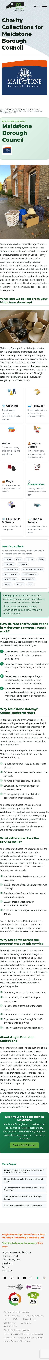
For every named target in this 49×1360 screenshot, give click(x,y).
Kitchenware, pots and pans (33, 569)
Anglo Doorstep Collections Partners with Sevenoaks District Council (23, 1171)
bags (19, 369)
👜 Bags (7, 481)
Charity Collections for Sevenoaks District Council (23, 1180)
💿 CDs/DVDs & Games (11, 520)
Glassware (23, 564)
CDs (37, 369)
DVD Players (8, 564)
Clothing (11, 355)
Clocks (18, 559)
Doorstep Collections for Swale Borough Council (23, 1197)
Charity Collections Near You (20, 109)
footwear (36, 366)
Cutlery (41, 559)
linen (19, 373)
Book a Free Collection (24, 1145)
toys (2, 369)
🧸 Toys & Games (34, 445)
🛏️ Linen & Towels (35, 520)
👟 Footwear (36, 405)
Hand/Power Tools (11, 569)
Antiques (7, 559)
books (45, 366)
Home (3, 109)
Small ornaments (28, 579)
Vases (31, 584)
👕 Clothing (10, 405)
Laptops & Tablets (10, 574)
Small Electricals (10, 579)
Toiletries (19, 584)
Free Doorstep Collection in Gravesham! (23, 1205)
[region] (24, 1333)
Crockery (30, 559)
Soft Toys (7, 584)
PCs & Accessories (29, 574)
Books (6, 443)
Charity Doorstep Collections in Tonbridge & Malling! (24, 1189)
